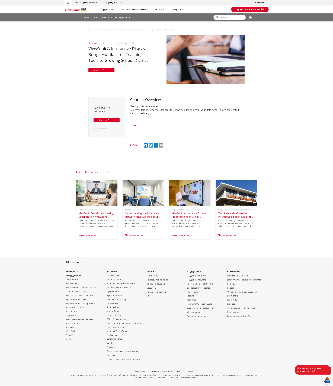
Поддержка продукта (196, 279)
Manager (70, 327)
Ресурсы (158, 9)
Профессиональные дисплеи (80, 295)
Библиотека (152, 275)
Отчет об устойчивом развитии (242, 292)
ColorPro (110, 343)
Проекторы (71, 283)
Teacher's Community (116, 299)
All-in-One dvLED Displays (77, 291)
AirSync (69, 339)
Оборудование (106, 9)
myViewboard (72, 323)
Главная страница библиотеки (96, 17)
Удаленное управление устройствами (124, 323)
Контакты (191, 299)
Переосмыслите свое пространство (123, 359)
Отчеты (150, 295)
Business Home (114, 307)
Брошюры (151, 287)
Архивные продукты (196, 316)
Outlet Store (71, 311)
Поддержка (260, 2)
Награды (231, 283)
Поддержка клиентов (197, 275)
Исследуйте (121, 17)
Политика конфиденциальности (146, 371)
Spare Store (71, 315)
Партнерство (233, 312)
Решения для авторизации (119, 287)
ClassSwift (70, 331)
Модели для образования (86, 2)
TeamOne (70, 335)
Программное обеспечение (133, 9)
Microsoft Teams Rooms (117, 331)
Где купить (232, 299)
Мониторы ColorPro (75, 307)
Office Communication (117, 319)
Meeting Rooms (113, 311)
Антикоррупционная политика (241, 308)
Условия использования (171, 371)
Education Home (114, 279)
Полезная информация (157, 292)
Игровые (111, 347)
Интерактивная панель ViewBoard (82, 287)
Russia (82, 262)
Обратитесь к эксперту (248, 9)
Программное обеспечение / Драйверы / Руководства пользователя (200, 287)
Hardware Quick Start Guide (199, 303)
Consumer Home (114, 338)
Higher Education (114, 295)
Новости (231, 287)
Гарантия (191, 295)
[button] (104, 173)
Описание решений (156, 283)
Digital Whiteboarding (116, 327)
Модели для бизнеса (114, 2)
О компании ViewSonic (237, 275)
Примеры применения (157, 279)
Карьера (231, 303)
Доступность (188, 371)
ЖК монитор (72, 279)
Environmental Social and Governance (244, 279)
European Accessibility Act (239, 316)
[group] (96, 209)
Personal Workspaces (116, 315)
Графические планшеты (77, 299)
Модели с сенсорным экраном (121, 283)
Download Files (100, 70)
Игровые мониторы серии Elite (80, 303)
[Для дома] (68, 2)
